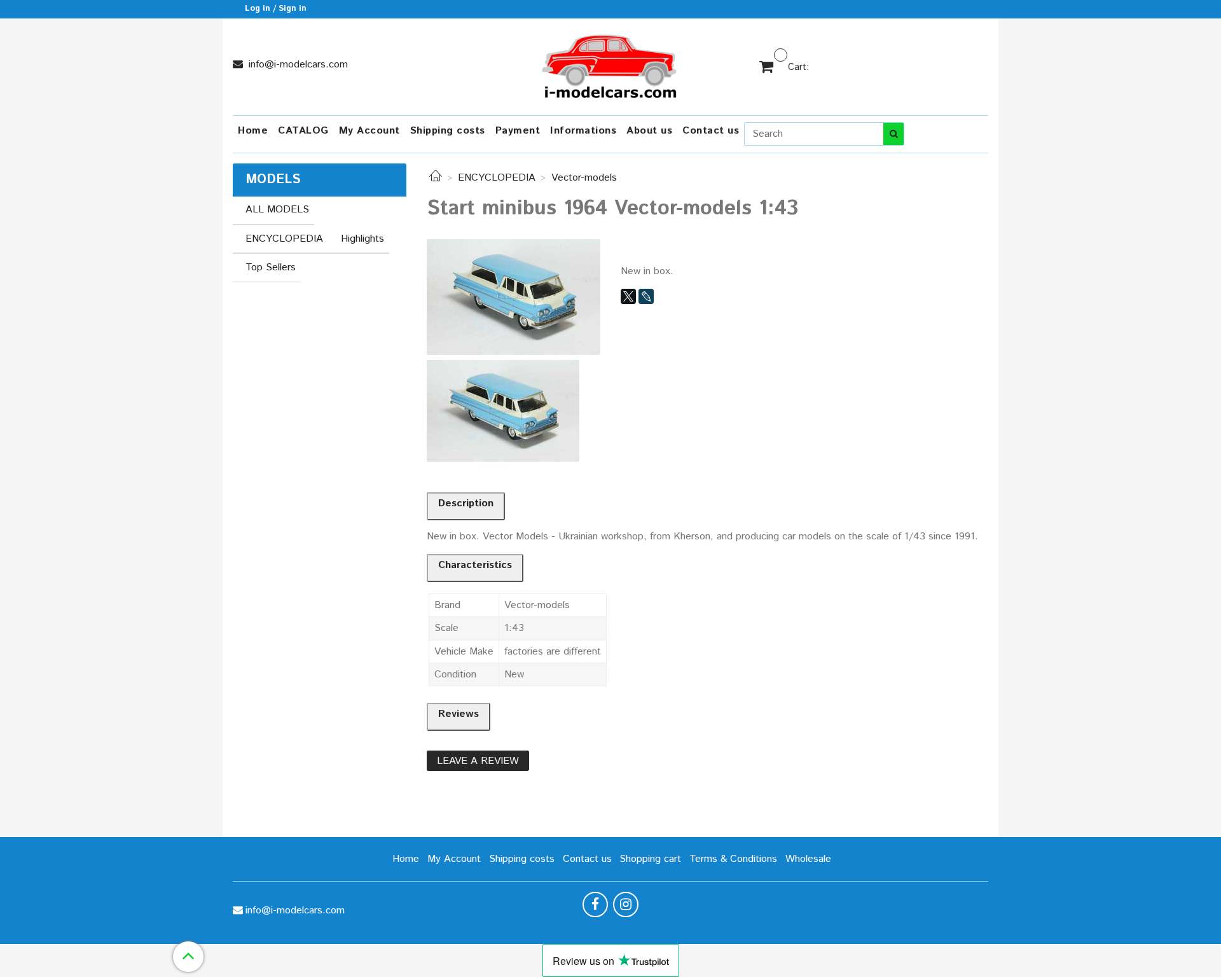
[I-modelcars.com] (610, 64)
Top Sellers (270, 267)
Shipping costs (447, 130)
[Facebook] (595, 904)
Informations (583, 130)
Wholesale (808, 859)
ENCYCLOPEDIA (496, 177)
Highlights (362, 239)
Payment (518, 130)
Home (253, 130)
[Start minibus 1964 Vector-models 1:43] (513, 296)
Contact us (710, 130)
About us (649, 130)
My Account (369, 130)
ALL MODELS (277, 209)
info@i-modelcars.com (296, 64)
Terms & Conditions (733, 859)
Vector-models (584, 177)
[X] (628, 296)
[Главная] (435, 177)
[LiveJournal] (646, 296)
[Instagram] (625, 904)
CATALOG (303, 130)
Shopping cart (650, 859)
